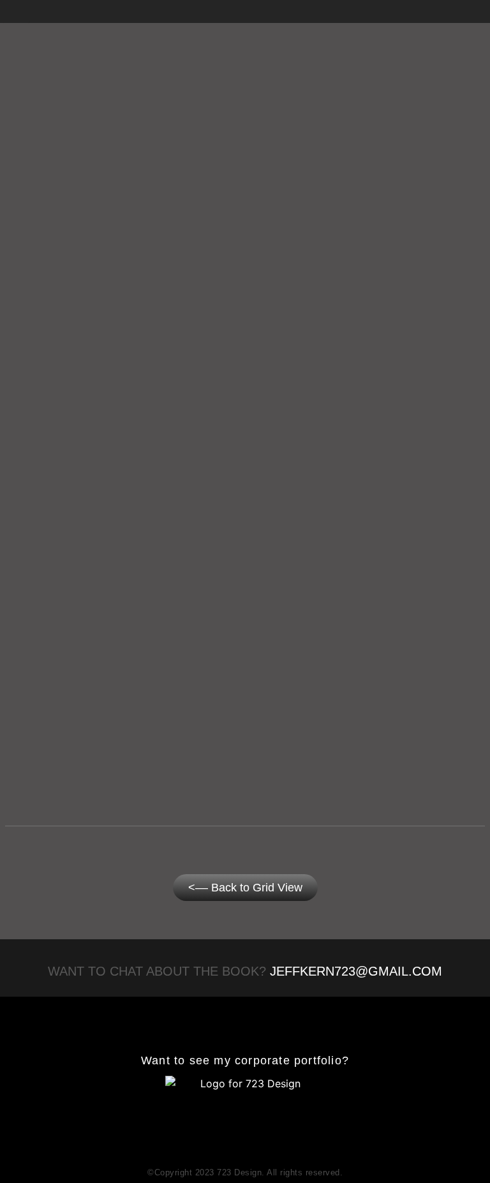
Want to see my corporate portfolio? (245, 1060)
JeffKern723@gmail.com (356, 971)
